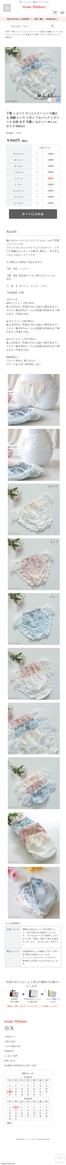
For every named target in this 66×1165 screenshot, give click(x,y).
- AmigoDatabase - (8, 1163)
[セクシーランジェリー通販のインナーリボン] (33, 9)
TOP (7, 32)
